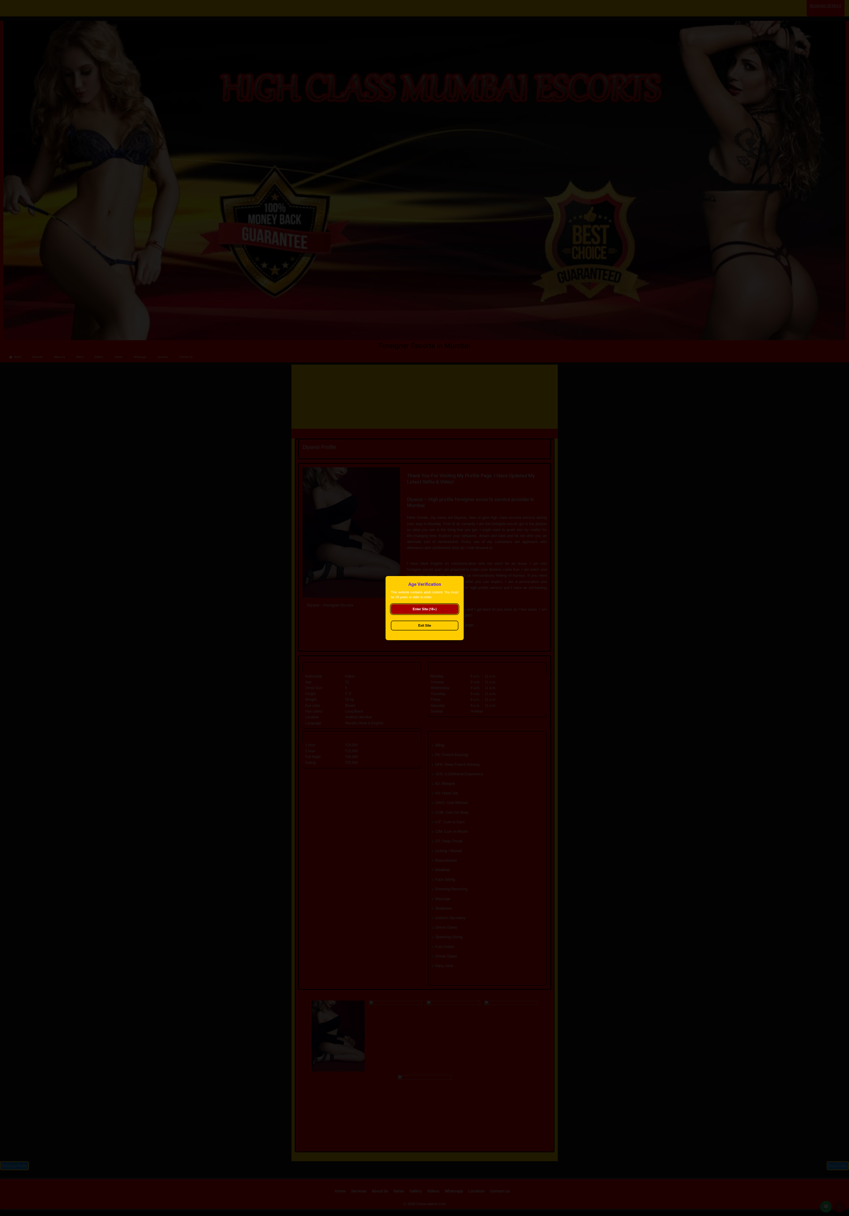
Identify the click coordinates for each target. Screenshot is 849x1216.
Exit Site (424, 625)
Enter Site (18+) (425, 608)
